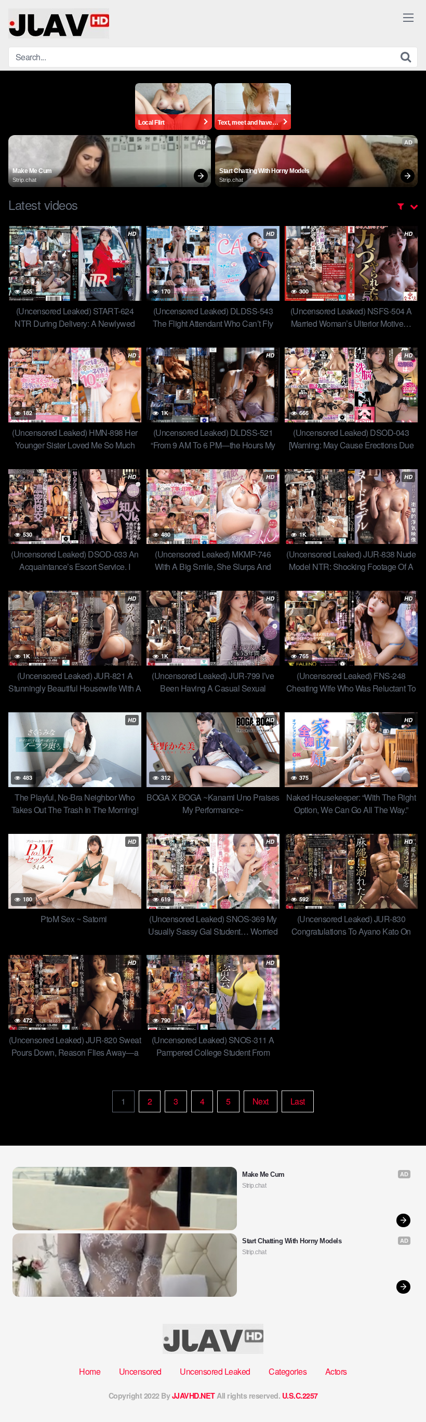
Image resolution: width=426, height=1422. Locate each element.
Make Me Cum (32, 171)
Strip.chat (24, 180)
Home (89, 1371)
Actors (336, 1371)
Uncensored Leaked (215, 1371)
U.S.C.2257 (300, 1395)
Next (260, 1101)
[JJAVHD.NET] (58, 23)
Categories (288, 1371)
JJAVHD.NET (193, 1395)
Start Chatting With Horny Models (264, 171)
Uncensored (140, 1371)
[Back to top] (397, 1388)
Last (297, 1101)
